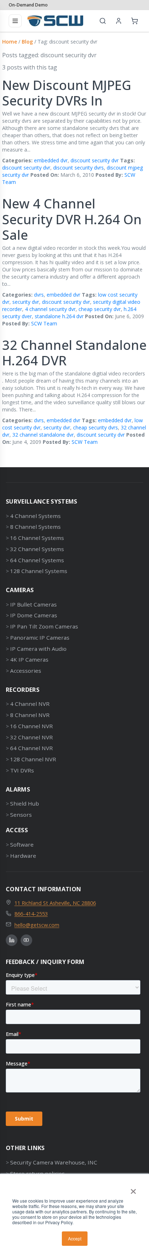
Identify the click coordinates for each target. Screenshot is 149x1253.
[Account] (118, 21)
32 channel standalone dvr (43, 434)
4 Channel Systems (35, 515)
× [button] (133, 1189)
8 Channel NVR (30, 714)
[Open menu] (15, 20)
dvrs (39, 294)
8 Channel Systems (35, 526)
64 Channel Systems (37, 560)
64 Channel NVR (31, 748)
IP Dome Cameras (33, 615)
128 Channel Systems (38, 570)
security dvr (25, 301)
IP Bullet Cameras (33, 604)
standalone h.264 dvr (59, 316)
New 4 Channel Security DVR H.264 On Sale (72, 219)
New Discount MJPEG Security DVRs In (66, 92)
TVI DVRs (22, 770)
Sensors (21, 814)
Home (9, 41)
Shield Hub (24, 803)
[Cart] (134, 21)
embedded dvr (51, 160)
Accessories (25, 670)
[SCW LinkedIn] (11, 940)
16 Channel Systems (37, 537)
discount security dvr (95, 160)
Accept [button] (74, 1238)
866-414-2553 (31, 913)
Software (22, 844)
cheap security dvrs (95, 427)
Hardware (23, 855)
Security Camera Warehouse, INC (53, 1162)
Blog (27, 41)
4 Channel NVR (30, 703)
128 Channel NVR (33, 759)
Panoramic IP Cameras (39, 637)
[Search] (102, 21)
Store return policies (37, 1173)
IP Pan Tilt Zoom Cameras (44, 626)
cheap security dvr (99, 309)
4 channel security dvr (50, 309)
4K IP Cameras (29, 659)
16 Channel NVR (31, 726)
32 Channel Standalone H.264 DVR (74, 352)
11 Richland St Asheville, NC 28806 (55, 902)
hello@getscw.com (36, 924)
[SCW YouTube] (26, 940)
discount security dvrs (78, 167)
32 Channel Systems (37, 549)
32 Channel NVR (31, 737)
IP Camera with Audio (38, 648)
